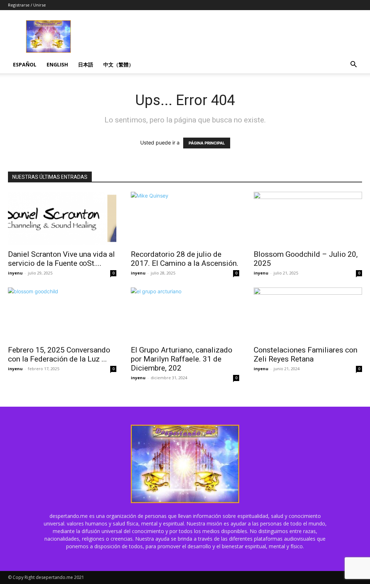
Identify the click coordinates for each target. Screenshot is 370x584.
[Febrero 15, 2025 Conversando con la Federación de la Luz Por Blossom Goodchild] (62, 314)
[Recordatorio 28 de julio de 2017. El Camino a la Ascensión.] (185, 218)
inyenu (15, 273)
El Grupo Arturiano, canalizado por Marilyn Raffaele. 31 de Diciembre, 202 (181, 359)
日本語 (85, 64)
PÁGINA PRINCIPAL (207, 143)
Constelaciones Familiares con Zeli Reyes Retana (305, 354)
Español (24, 64)
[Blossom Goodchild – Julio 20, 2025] (308, 218)
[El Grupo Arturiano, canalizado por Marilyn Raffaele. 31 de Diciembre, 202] (185, 314)
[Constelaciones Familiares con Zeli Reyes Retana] (308, 314)
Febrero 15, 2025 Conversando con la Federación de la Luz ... (59, 354)
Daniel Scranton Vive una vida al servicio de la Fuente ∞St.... (61, 259)
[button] (353, 65)
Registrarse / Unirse (27, 5)
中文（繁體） (118, 64)
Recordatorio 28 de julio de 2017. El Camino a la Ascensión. (184, 259)
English (57, 64)
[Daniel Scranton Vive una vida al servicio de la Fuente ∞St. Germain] (62, 218)
